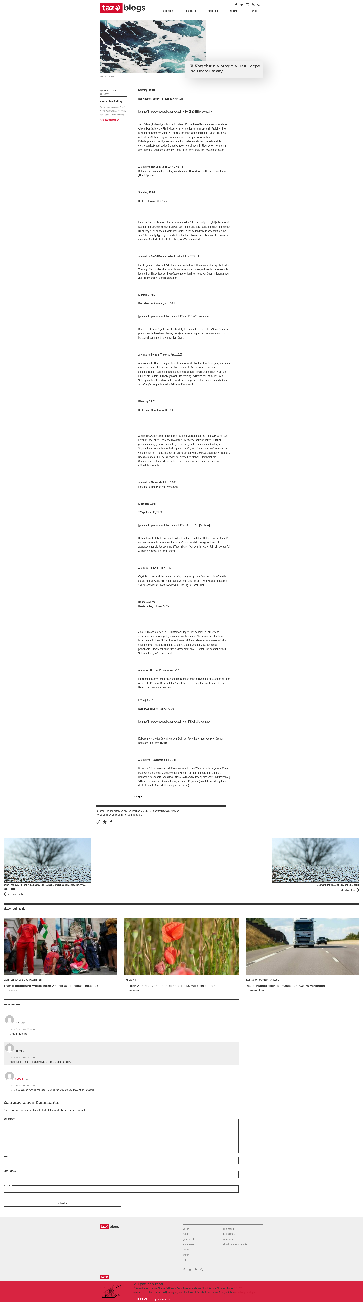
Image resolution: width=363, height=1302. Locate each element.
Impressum (228, 1228)
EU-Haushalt (130, 980)
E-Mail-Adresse (11, 1171)
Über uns (213, 10)
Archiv (186, 1254)
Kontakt (234, 10)
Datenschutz (229, 1233)
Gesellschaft (189, 1239)
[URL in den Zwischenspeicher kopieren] (98, 822)
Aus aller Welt (189, 1244)
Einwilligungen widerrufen (235, 1244)
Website (7, 1185)
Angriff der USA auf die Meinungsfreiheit (23, 980)
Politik (186, 1228)
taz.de (254, 10)
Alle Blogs (168, 10)
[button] (105, 822)
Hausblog (191, 10)
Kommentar (9, 1119)
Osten (185, 1260)
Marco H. (19, 1079)
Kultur (186, 1233)
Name (7, 1156)
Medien (186, 1249)
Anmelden (228, 1239)
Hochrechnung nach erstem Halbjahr (263, 980)
